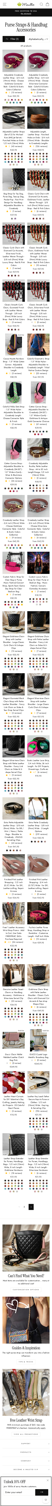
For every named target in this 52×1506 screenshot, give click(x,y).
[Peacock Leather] (14, 103)
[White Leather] (17, 165)
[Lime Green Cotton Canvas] (10, 607)
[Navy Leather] (12, 162)
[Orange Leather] (18, 100)
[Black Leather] (5, 154)
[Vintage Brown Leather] (20, 103)
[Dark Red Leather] (22, 156)
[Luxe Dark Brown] (33, 599)
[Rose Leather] (9, 100)
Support (26, 1444)
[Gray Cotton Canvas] (40, 431)
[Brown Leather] (22, 154)
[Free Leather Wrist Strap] (26, 1392)
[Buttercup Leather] (22, 100)
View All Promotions (26, 1434)
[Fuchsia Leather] (12, 100)
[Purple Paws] (15, 219)
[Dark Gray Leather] (12, 154)
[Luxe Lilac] (37, 602)
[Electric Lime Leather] (7, 103)
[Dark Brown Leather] (15, 154)
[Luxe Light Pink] (40, 602)
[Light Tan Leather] (15, 156)
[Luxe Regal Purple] (33, 602)
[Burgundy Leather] (18, 156)
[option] (26, 12)
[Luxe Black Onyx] (30, 599)
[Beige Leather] (14, 165)
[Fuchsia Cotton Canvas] (38, 434)
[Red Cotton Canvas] (35, 434)
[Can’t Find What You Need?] (26, 1248)
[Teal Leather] (10, 103)
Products (26, 1452)
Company (26, 1461)
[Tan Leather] (12, 156)
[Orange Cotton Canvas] (18, 605)
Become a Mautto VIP (26, 1469)
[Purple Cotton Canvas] (17, 607)
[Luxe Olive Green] (47, 599)
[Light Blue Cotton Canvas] (14, 607)
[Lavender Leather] (15, 100)
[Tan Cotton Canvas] (37, 431)
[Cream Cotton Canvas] (15, 605)
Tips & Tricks (26, 1362)
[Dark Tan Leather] (9, 156)
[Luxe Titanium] (40, 604)
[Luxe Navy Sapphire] (43, 599)
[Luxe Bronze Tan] (37, 599)
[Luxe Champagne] (47, 602)
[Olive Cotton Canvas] (47, 431)
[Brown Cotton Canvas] (33, 431)
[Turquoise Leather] (17, 103)
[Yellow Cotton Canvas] (22, 605)
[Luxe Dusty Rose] (43, 602)
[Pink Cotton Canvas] (42, 434)
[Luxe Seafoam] (30, 602)
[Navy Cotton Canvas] (43, 431)
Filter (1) (14, 39)
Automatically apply (36, 1428)
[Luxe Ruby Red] (40, 599)
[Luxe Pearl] (37, 604)
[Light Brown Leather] (5, 156)
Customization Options (26, 1290)
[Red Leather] (5, 159)
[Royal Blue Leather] (9, 162)
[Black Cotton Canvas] (30, 431)
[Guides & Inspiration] (26, 1320)
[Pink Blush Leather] (5, 100)
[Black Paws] (12, 219)
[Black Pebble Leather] (9, 154)
